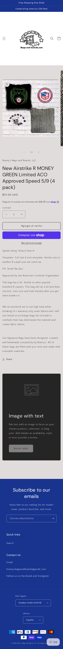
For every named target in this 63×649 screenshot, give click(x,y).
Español (30, 620)
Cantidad (6, 208)
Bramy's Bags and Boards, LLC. (27, 643)
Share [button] (9, 359)
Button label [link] (21, 448)
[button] (4, 38)
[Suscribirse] (52, 518)
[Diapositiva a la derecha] (38, 152)
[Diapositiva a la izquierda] (24, 152)
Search (10, 543)
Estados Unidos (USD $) (30, 603)
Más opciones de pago (31, 243)
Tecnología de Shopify (45, 643)
